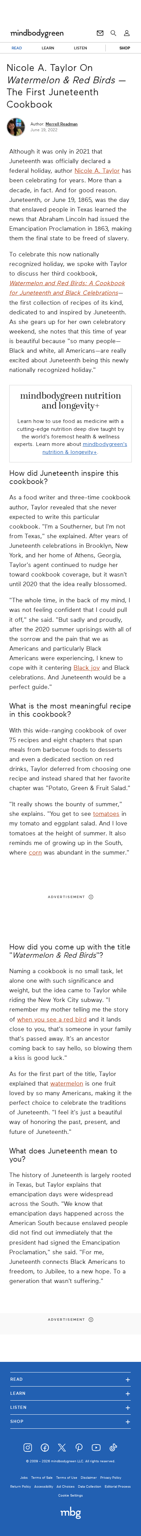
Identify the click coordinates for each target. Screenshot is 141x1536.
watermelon (66, 1083)
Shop (70, 1421)
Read (70, 1379)
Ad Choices (65, 1486)
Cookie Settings (70, 1495)
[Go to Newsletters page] (100, 33)
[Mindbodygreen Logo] (37, 33)
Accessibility (43, 1486)
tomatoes (106, 813)
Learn (70, 1393)
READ (17, 48)
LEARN (48, 48)
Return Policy (20, 1486)
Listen (70, 1407)
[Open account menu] (127, 33)
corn (35, 852)
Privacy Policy (110, 1477)
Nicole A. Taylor (97, 170)
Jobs (24, 1477)
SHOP (124, 48)
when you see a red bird (52, 1019)
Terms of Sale (42, 1477)
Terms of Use (66, 1477)
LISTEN (80, 48)
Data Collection (89, 1486)
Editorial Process (118, 1486)
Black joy (87, 667)
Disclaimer (89, 1477)
